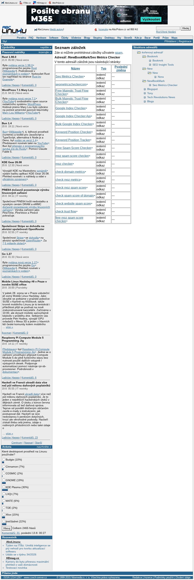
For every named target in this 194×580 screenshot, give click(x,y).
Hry (119, 37)
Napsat (28, 442)
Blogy (87, 37)
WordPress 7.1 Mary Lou (17, 89)
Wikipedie (9, 71)
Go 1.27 (7, 253)
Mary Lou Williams (13, 112)
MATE (9, 500)
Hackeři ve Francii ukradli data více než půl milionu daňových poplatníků (26, 384)
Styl (4, 41)
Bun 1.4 (7, 123)
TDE (8, 507)
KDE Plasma (13, 487)
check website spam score (73, 203)
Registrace (185, 41)
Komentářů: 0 (29, 85)
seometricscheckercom (71, 84)
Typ (103, 68)
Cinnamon (12, 466)
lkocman (6, 332)
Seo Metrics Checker (165, 85)
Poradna (21, 37)
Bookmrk (152, 56)
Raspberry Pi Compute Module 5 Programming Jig (23, 339)
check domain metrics (70, 171)
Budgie (10, 459)
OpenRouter (33, 240)
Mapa (174, 37)
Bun (4, 131)
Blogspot (152, 89)
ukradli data (32, 394)
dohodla (34, 237)
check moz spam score (71, 187)
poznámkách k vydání (15, 73)
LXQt (9, 493)
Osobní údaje (183, 577)
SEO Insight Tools (163, 64)
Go (33, 265)
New (150, 68)
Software (53, 37)
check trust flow (66, 211)
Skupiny (97, 37)
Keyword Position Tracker (73, 140)
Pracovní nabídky (13, 52)
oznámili (42, 170)
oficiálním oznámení (14, 179)
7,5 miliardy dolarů (13, 243)
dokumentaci (10, 372)
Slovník (128, 37)
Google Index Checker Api (73, 116)
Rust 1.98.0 (9, 56)
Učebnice (76, 37)
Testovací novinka (16, 567)
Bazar (148, 37)
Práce (166, 37)
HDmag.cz (41, 3)
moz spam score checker (72, 155)
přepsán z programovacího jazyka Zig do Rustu (23, 147)
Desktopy (109, 37)
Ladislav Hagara (11, 85)
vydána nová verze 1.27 (22, 262)
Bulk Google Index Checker (74, 124)
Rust (34, 68)
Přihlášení (170, 41)
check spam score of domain (75, 195)
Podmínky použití (164, 577)
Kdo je (138, 37)
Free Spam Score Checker (73, 148)
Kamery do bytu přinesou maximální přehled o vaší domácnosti (27, 563)
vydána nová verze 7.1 (22, 98)
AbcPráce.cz (58, 3)
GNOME (11, 480)
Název (75, 68)
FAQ (31, 37)
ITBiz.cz (27, 3)
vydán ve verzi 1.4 (25, 140)
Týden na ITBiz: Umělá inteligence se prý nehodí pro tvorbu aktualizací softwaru (28, 548)
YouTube (8, 101)
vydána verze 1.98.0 (20, 65)
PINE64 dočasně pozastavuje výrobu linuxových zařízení (25, 191)
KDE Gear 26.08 (12, 162)
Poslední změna (121, 68)
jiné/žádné (12, 521)
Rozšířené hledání (166, 31)
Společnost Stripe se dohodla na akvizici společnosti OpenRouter (23, 228)
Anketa (6, 446)
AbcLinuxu (13, 541)
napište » (45, 47)
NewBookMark (156, 80)
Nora (161, 76)
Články (64, 37)
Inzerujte (103, 29)
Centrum (17, 442)
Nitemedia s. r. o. (80, 577)
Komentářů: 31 (11, 532)
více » (9, 327)
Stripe (19, 237)
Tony (150, 93)
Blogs (150, 101)
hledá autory (56, 29)
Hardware (41, 37)
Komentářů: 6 (29, 377)
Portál (156, 37)
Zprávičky (8, 47)
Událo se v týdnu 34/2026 (21, 554)
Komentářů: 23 (30, 437)
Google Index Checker (71, 108)
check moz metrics (68, 179)
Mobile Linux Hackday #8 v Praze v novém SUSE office (24, 283)
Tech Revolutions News (161, 97)
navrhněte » (44, 446)
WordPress (34, 104)
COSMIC (11, 473)
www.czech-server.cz (35, 577)
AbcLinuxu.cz (11, 3)
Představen (9, 349)
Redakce (137, 577)
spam (118, 52)
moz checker (64, 163)
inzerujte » (45, 52)
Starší (38, 442)
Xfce (8, 514)
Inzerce (148, 577)
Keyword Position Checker (73, 132)
